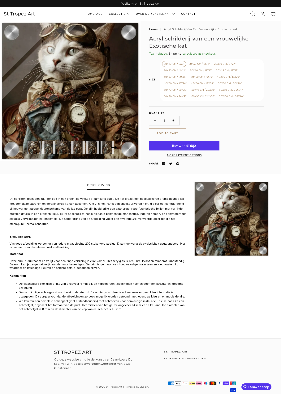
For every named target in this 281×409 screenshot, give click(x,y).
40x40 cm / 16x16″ (202, 76)
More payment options (184, 155)
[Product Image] (70, 91)
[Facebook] (163, 163)
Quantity (156, 113)
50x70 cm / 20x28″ (175, 89)
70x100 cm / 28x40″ (231, 96)
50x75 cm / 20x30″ (203, 89)
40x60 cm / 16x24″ (175, 83)
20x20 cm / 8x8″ (174, 63)
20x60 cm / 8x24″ (225, 63)
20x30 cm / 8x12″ (199, 63)
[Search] (253, 13)
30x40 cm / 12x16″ (201, 70)
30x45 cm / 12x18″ (227, 70)
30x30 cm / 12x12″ (175, 70)
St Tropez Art (114, 387)
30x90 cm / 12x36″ (175, 76)
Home (153, 29)
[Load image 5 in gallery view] (93, 147)
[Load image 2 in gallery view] (49, 147)
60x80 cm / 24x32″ (175, 96)
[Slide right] (113, 147)
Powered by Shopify (137, 387)
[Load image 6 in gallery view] (107, 147)
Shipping (175, 53)
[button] (253, 14)
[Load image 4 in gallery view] (78, 147)
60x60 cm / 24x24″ (231, 89)
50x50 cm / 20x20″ (230, 83)
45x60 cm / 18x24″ (202, 83)
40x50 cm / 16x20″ (228, 76)
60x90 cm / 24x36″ (203, 96)
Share (153, 163)
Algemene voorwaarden (185, 358)
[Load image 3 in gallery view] (63, 147)
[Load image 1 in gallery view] (34, 147)
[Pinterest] (177, 163)
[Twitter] (170, 163)
